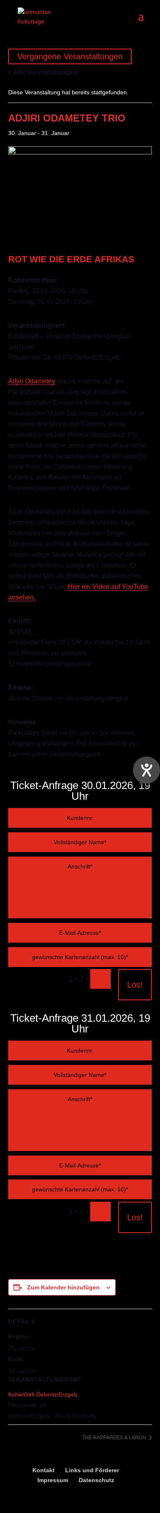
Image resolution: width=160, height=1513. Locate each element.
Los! (135, 984)
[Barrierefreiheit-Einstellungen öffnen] (146, 770)
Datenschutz (96, 1480)
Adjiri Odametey (31, 381)
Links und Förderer (92, 1470)
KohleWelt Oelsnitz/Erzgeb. (43, 1394)
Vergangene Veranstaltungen (70, 56)
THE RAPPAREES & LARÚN (114, 1438)
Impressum (52, 1480)
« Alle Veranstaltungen (43, 72)
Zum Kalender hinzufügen (63, 1287)
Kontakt (43, 1470)
